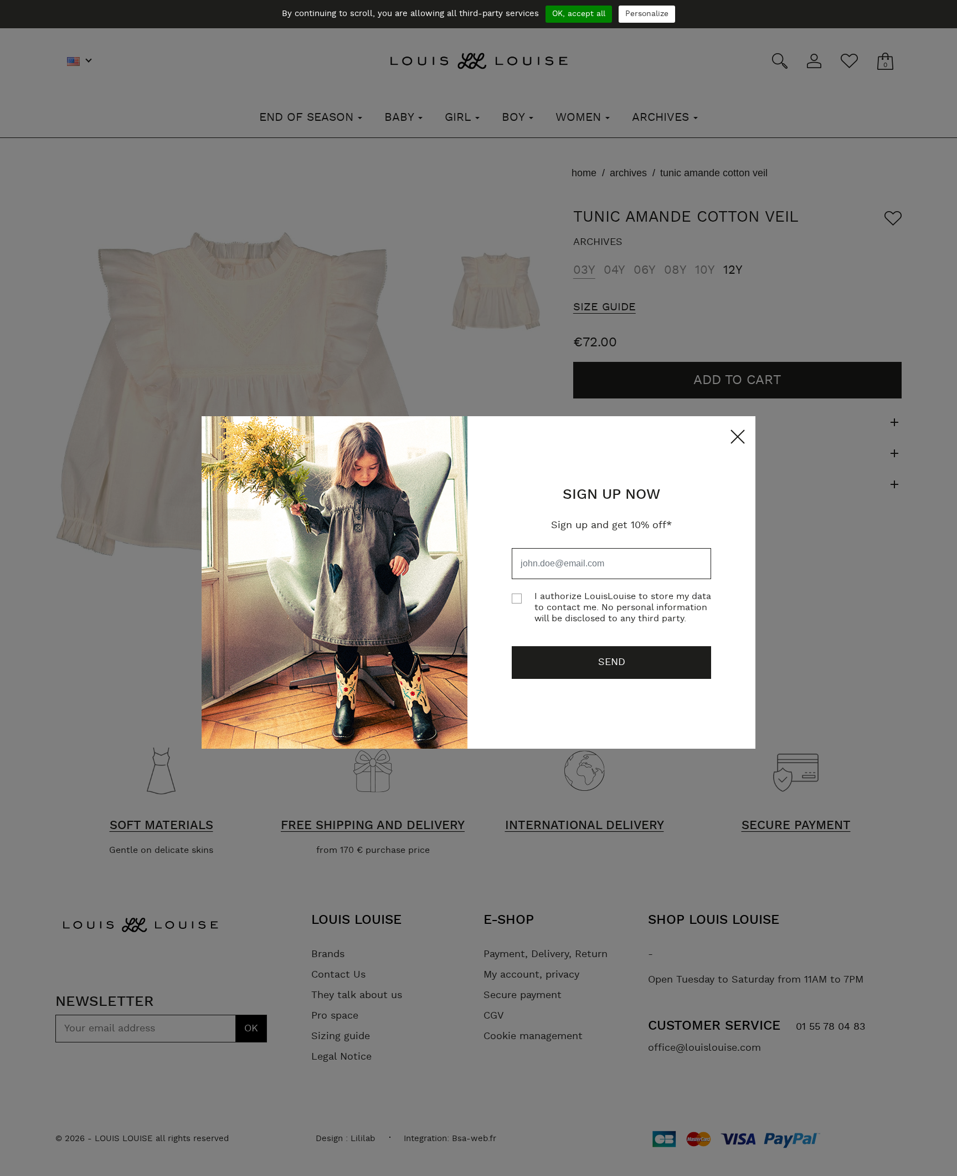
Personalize (646, 14)
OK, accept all (578, 14)
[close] (735, 436)
